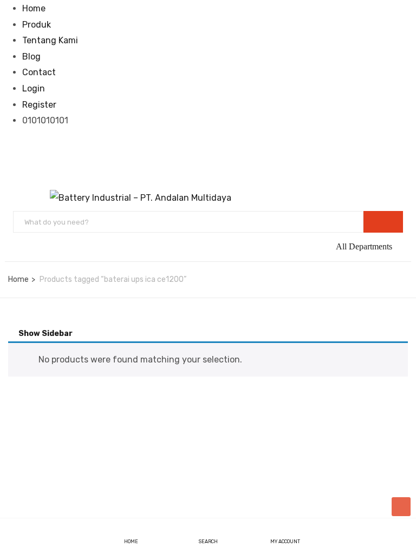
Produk (36, 24)
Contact (39, 72)
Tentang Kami (50, 40)
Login (33, 88)
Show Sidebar (45, 333)
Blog (31, 56)
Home (34, 8)
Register (39, 105)
